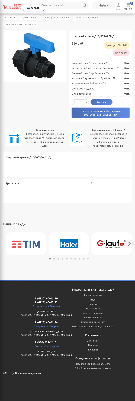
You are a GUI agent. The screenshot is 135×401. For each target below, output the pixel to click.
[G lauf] (111, 244)
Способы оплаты (93, 317)
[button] (50, 259)
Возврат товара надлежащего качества (93, 326)
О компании (93, 340)
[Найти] (84, 5)
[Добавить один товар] (86, 102)
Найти (103, 5)
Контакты (93, 349)
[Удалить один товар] (74, 102)
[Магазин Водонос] (12, 7)
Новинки (93, 304)
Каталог (35, 7)
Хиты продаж (93, 308)
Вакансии (93, 345)
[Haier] (69, 244)
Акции (93, 299)
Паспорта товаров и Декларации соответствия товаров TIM (101, 112)
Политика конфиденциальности (93, 363)
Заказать (101, 102)
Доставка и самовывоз (93, 321)
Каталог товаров (93, 295)
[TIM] (26, 244)
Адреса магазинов (93, 313)
